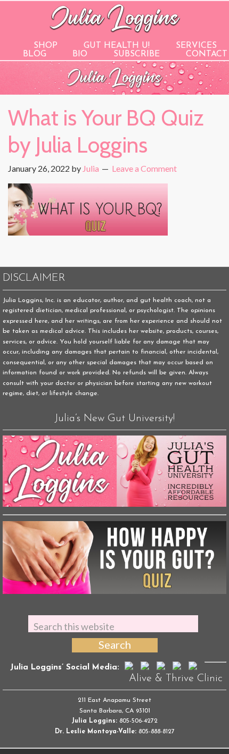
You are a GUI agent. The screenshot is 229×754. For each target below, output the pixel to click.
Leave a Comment (144, 168)
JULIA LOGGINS (115, 17)
